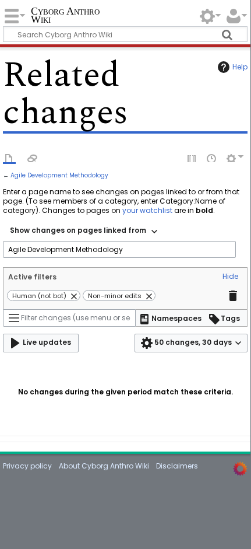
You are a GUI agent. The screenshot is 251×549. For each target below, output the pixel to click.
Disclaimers (177, 466)
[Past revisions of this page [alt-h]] (212, 157)
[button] (230, 277)
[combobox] (83, 231)
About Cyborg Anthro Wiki (104, 466)
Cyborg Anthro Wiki (65, 16)
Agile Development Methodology (59, 175)
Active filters (32, 277)
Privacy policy (27, 466)
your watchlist (147, 210)
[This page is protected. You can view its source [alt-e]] (192, 157)
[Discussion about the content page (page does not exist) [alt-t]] (32, 157)
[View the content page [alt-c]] (9, 157)
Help (240, 67)
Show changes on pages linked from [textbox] (78, 230)
